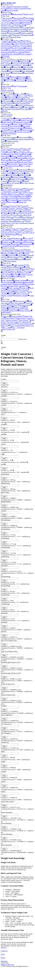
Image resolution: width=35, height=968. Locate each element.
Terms (3, 954)
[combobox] (10, 334)
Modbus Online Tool (7, 964)
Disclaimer (4, 961)
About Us (4, 947)
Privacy (3, 958)
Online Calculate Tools (8, 329)
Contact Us (4, 951)
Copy (4, 383)
